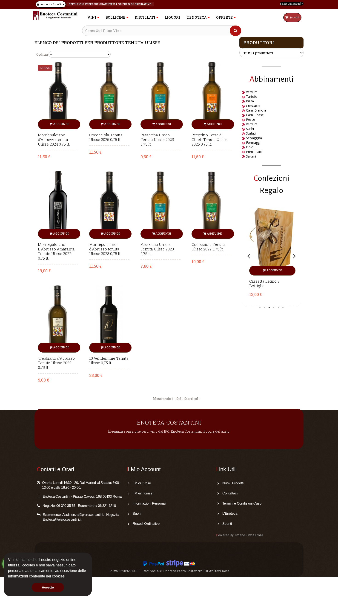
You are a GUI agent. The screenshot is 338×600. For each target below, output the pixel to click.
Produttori (258, 42)
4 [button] (274, 307)
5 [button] (278, 307)
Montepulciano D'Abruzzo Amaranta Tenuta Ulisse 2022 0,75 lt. (56, 251)
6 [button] (283, 307)
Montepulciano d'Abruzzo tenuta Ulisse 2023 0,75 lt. (105, 249)
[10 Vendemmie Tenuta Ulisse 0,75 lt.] (109, 318)
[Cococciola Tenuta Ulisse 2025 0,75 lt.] (109, 95)
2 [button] (264, 307)
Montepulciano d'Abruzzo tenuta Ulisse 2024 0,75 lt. (54, 139)
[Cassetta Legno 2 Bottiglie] (271, 241)
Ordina (42, 54)
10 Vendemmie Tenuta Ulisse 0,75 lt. (109, 360)
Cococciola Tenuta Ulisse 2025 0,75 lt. (106, 137)
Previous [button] (248, 256)
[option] (271, 256)
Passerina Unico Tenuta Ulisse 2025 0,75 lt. (157, 139)
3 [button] (269, 307)
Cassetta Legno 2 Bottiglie (264, 283)
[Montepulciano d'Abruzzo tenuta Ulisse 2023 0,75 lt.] (109, 204)
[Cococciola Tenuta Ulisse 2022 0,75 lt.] (211, 204)
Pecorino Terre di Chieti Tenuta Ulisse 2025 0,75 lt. (209, 139)
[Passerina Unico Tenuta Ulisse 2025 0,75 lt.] (160, 95)
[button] (67, 576)
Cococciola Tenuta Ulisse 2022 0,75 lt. (208, 246)
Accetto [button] (48, 587)
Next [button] (294, 256)
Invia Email (255, 535)
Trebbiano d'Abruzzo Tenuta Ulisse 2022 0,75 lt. (56, 363)
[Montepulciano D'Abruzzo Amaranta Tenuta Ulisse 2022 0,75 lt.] (58, 204)
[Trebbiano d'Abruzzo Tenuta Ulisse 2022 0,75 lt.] (58, 318)
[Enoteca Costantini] (55, 15)
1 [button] (260, 307)
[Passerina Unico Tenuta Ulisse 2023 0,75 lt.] (160, 204)
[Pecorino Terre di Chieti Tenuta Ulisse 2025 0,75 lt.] (211, 95)
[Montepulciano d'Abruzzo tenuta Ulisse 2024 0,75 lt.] (58, 95)
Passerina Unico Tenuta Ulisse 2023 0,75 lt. (157, 249)
